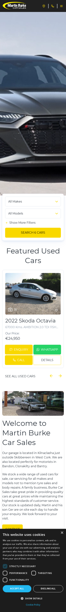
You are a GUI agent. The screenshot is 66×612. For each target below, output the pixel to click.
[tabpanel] (33, 104)
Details (47, 360)
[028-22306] (52, 6)
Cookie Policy (33, 604)
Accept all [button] (17, 588)
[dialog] (33, 570)
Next (60, 375)
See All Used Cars (20, 376)
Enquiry (21, 349)
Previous (51, 375)
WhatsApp (49, 349)
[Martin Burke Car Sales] (14, 6)
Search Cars (33, 232)
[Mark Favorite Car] (56, 310)
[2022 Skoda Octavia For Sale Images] (33, 294)
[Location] (43, 6)
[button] (33, 598)
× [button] (61, 532)
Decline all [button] (48, 588)
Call (21, 360)
